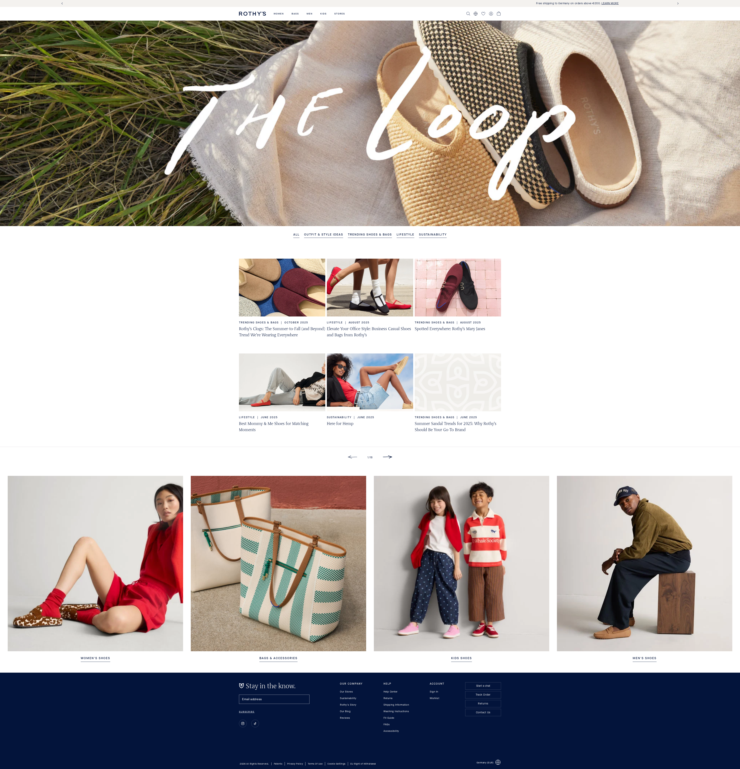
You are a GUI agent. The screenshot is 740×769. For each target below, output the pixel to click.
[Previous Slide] (63, 3)
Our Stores (346, 691)
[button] (279, 14)
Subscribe (247, 711)
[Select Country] (475, 13)
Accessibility (391, 731)
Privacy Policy (295, 763)
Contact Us (483, 712)
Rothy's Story (348, 704)
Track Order (483, 695)
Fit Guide (388, 717)
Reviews (345, 717)
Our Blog (345, 711)
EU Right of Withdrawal (363, 763)
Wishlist (434, 698)
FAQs (386, 724)
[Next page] (387, 457)
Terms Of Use (315, 763)
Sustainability (348, 698)
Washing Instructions (396, 711)
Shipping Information (396, 704)
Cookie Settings (336, 763)
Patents (278, 763)
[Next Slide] (677, 3)
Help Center (390, 691)
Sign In (434, 691)
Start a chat (483, 686)
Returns (388, 698)
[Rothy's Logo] (252, 14)
